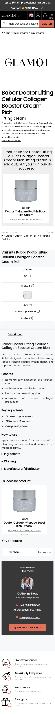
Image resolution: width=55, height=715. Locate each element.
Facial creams (20, 32)
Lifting (37, 235)
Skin (8, 32)
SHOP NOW (31, 8)
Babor (50, 232)
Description (15, 334)
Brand (9, 235)
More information (11, 140)
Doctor (28, 235)
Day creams (37, 32)
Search (47, 23)
